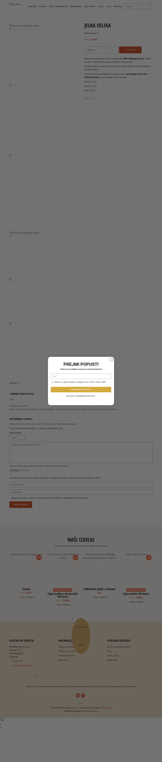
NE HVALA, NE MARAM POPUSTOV (81, 396)
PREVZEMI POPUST (81, 389)
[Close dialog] (111, 359)
